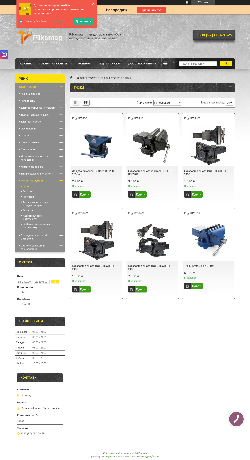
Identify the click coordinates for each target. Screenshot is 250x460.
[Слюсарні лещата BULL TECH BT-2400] (208, 145)
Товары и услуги (27, 86)
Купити (84, 194)
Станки (25, 135)
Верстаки (28, 191)
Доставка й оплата (142, 63)
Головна (25, 63)
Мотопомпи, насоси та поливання (34, 158)
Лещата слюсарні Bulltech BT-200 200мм (93, 172)
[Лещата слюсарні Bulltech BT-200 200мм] (96, 145)
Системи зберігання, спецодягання (33, 247)
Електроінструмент (32, 121)
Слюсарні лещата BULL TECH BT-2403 (149, 267)
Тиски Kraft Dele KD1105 (199, 265)
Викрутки (28, 210)
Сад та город (28, 149)
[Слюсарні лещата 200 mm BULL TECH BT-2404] (152, 145)
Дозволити (84, 21)
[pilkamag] (39, 36)
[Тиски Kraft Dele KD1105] (208, 240)
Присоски (28, 196)
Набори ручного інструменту (32, 217)
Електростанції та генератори (38, 107)
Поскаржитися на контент (115, 456)
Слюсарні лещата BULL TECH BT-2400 (205, 172)
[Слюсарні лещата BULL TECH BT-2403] (152, 240)
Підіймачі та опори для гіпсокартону (36, 226)
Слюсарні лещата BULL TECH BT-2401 (93, 267)
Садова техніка (30, 142)
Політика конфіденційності (145, 456)
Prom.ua (142, 453)
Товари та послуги (53, 63)
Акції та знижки (109, 63)
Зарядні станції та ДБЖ (34, 114)
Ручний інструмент (111, 77)
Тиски (26, 186)
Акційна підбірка (30, 93)
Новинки (84, 63)
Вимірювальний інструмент (37, 173)
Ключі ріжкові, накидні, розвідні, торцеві (36, 204)
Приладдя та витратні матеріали (34, 237)
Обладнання (28, 128)
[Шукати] (226, 63)
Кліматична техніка (32, 166)
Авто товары (28, 100)
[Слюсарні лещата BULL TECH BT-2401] (96, 240)
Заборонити (62, 21)
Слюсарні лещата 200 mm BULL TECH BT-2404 (152, 172)
